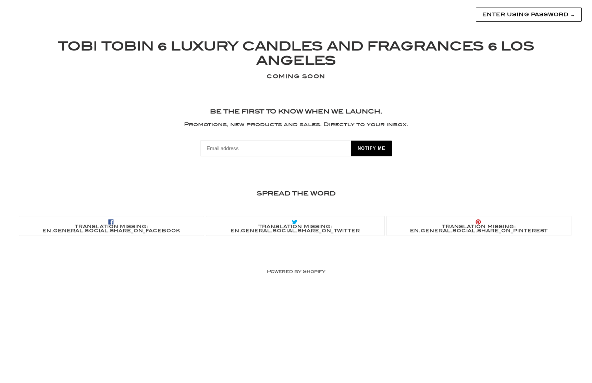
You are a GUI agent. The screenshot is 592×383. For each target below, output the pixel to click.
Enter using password (528, 14)
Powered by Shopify (296, 271)
